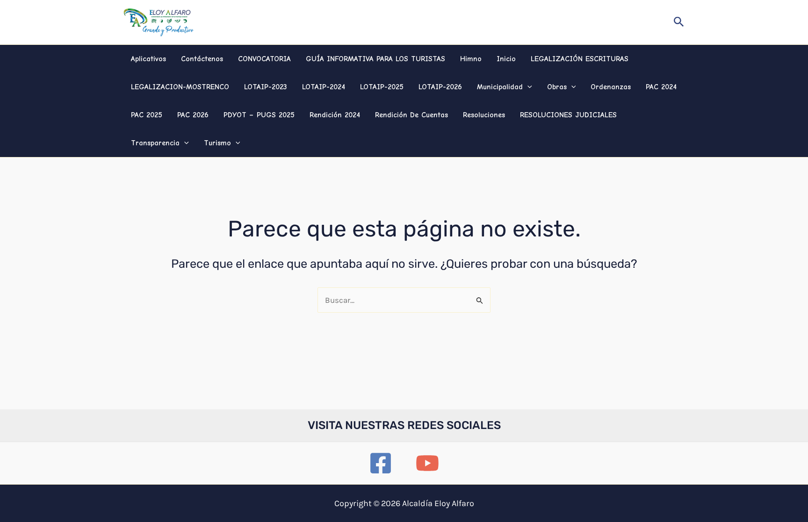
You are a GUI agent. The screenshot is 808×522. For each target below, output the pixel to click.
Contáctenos (202, 59)
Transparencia (155, 143)
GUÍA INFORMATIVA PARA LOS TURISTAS (375, 59)
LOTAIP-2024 (323, 87)
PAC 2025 (146, 115)
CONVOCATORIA (264, 59)
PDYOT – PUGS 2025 (259, 115)
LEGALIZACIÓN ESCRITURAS (579, 59)
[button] (679, 22)
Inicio (506, 59)
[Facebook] (380, 463)
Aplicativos (148, 59)
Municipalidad (500, 87)
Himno (471, 59)
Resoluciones (484, 115)
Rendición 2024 (335, 115)
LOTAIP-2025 (382, 87)
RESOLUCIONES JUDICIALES (568, 115)
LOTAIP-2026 (440, 87)
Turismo (217, 143)
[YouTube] (427, 463)
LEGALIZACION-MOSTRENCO (180, 87)
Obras (557, 87)
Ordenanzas (611, 87)
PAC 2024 (661, 87)
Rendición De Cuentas (411, 115)
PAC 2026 (193, 115)
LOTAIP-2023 (265, 87)
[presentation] (527, 87)
